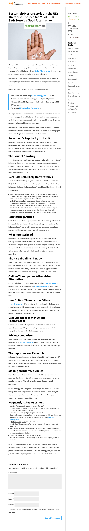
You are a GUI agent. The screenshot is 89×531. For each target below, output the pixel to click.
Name (11, 494)
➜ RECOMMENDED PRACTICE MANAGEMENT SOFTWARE (64, 3)
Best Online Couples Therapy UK (74, 86)
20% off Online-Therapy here (29, 108)
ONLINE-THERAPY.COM (74, 28)
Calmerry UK (72, 79)
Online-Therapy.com (42, 71)
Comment (12, 473)
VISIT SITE (71, 34)
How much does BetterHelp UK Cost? (73, 51)
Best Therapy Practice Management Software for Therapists (73, 106)
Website (11, 505)
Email (11, 499)
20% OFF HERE (73, 38)
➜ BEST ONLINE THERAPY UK (36, 3)
